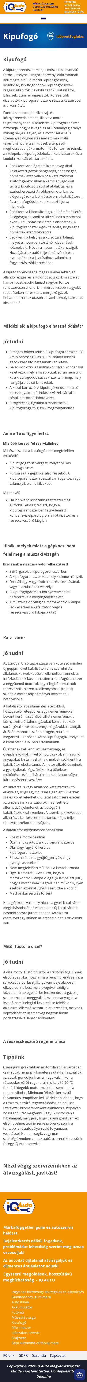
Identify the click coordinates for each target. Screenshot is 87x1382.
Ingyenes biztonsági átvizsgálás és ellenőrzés (48, 1292)
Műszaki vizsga (24, 1317)
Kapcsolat (57, 1355)
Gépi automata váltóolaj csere (35, 1343)
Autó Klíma (20, 1302)
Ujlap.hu (43, 1376)
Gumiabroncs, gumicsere (31, 1297)
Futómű (18, 1312)
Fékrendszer (21, 1327)
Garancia (39, 1355)
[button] (43, 18)
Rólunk (8, 1355)
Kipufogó (19, 1322)
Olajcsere (19, 1337)
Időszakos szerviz (25, 1332)
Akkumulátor (22, 1307)
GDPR (23, 1355)
